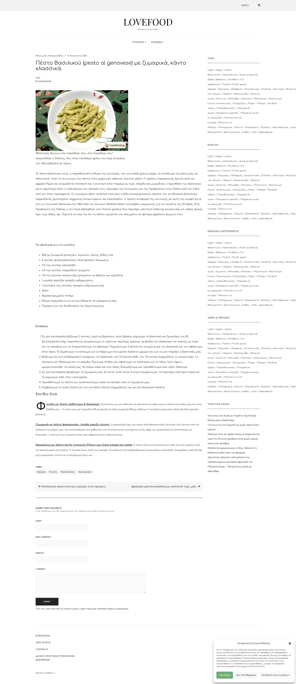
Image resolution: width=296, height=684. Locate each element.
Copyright (42, 649)
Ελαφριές (237, 89)
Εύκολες (53, 471)
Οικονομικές (224, 103)
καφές (245, 132)
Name (39, 521)
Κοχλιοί (228, 94)
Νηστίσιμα (260, 99)
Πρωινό (238, 127)
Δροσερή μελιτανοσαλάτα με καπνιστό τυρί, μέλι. (164, 486)
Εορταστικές (252, 89)
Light (211, 70)
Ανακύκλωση (230, 75)
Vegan (219, 70)
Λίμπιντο (221, 99)
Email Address (43, 537)
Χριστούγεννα (232, 132)
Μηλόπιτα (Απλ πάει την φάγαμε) (226, 453)
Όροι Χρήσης (43, 643)
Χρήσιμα (156, 42)
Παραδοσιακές (68, 471)
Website (40, 553)
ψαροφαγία (266, 132)
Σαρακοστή (252, 127)
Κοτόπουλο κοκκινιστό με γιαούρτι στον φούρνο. (73, 486)
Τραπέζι (265, 127)
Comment (40, 569)
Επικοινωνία (43, 636)
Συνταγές (138, 42)
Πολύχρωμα (225, 127)
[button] (289, 643)
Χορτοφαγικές (85, 471)
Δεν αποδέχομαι (246, 675)
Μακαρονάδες (55, 56)
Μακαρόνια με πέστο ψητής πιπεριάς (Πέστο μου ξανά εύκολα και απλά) (84, 445)
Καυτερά (279, 89)
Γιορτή (226, 84)
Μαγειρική (41, 56)
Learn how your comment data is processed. (104, 609)
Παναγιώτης (45, 81)
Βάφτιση (221, 80)
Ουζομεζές (239, 103)
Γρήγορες (41, 471)
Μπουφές (234, 99)
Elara (38, 673)
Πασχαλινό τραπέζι (227, 113)
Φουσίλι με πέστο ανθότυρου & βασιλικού (73, 404)
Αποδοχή (224, 675)
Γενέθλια (233, 80)
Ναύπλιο (247, 99)
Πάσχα (261, 103)
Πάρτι (251, 103)
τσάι (254, 132)
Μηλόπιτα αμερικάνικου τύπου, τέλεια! (230, 448)
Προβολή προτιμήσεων (275, 675)
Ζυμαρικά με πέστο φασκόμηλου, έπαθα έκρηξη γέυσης (73, 424)
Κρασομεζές (241, 94)
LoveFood (148, 21)
